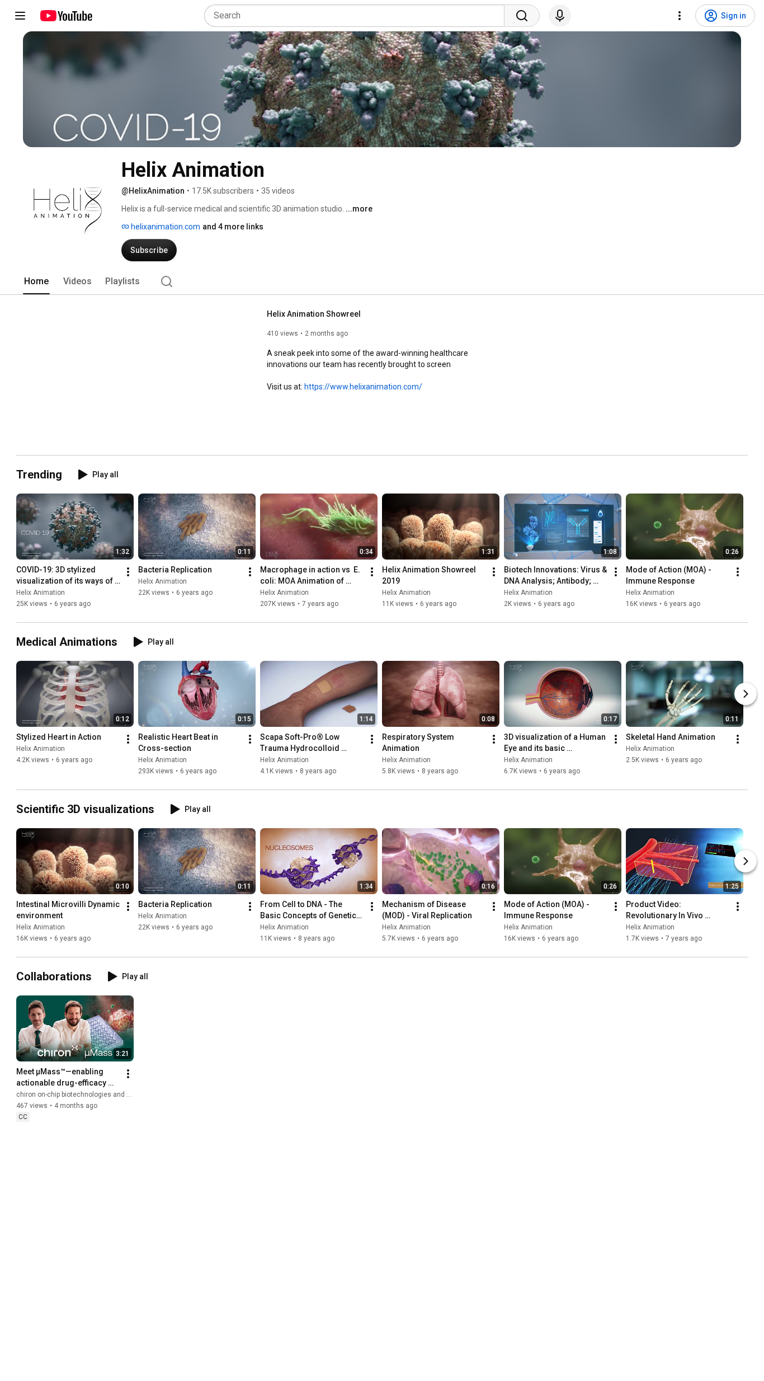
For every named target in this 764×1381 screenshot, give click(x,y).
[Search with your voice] (560, 15)
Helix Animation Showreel (314, 313)
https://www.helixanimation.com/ (363, 386)
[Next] (745, 694)
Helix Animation (40, 592)
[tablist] (382, 281)
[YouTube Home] (65, 15)
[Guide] (20, 15)
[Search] (522, 15)
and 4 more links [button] (232, 226)
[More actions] (128, 572)
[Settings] (679, 15)
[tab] (36, 281)
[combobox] (358, 15)
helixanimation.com (164, 226)
